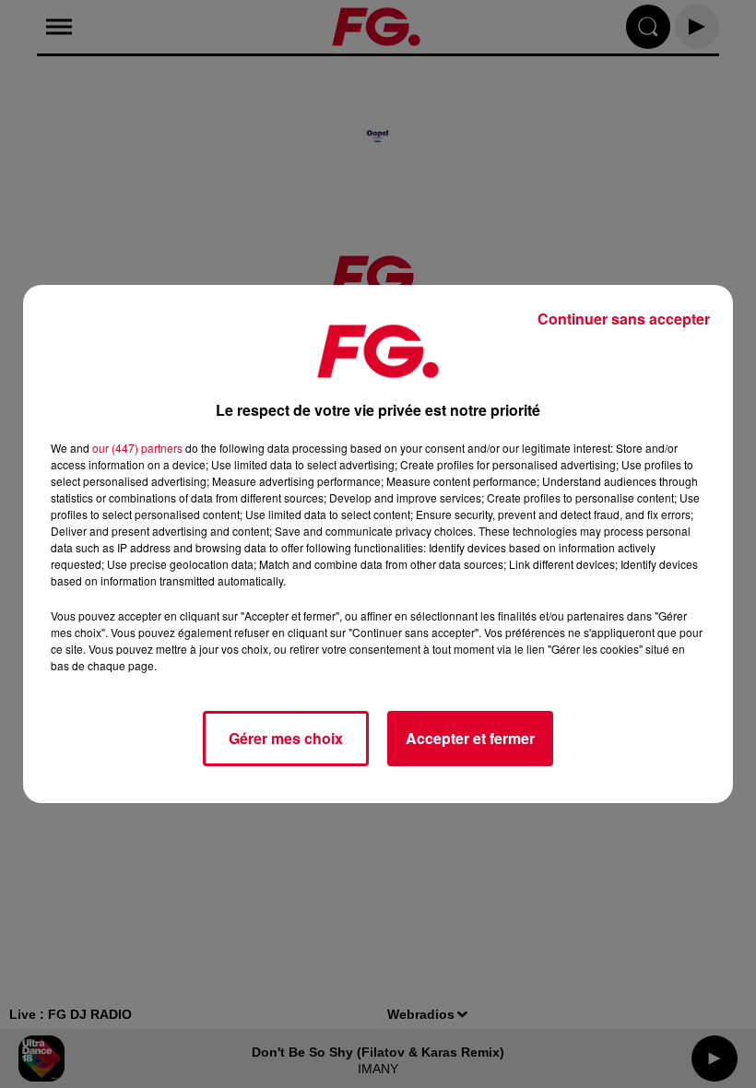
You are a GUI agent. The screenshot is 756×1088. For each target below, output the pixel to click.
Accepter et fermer (470, 738)
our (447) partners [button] (137, 447)
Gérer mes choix (286, 738)
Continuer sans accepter (623, 318)
